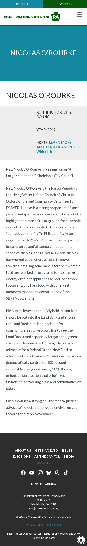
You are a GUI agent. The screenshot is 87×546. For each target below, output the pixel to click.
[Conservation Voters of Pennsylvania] (32, 19)
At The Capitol (47, 456)
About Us (23, 450)
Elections (21, 456)
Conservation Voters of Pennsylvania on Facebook (23, 473)
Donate (65, 4)
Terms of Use (53, 524)
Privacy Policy (34, 524)
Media (69, 456)
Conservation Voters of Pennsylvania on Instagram (40, 473)
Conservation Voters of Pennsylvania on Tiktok (66, 473)
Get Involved (46, 450)
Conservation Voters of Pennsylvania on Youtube (32, 473)
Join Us (22, 4)
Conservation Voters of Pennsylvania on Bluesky (49, 473)
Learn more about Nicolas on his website (57, 147)
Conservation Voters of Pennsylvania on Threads (57, 473)
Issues (67, 450)
